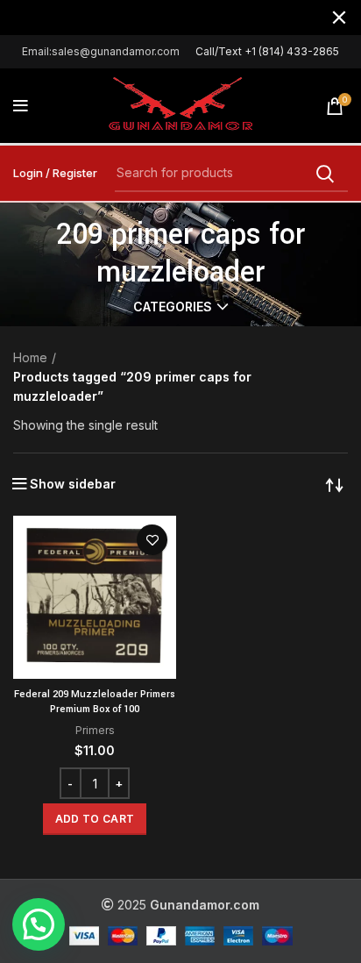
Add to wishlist (152, 539)
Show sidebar (73, 484)
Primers (95, 730)
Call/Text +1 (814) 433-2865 (267, 51)
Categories (172, 307)
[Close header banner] (339, 17)
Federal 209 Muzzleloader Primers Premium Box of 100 (94, 702)
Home (30, 357)
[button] (94, 819)
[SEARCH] (324, 173)
